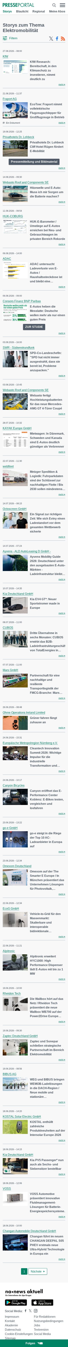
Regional (38, 11)
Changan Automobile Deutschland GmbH (29, 1231)
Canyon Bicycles (13, 785)
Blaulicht (22, 11)
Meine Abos (57, 11)
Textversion (41, 1329)
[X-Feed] (51, 38)
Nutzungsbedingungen (48, 1321)
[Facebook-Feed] (57, 38)
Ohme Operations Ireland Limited (24, 712)
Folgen (30, 1343)
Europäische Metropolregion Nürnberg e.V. (30, 742)
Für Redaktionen (44, 1316)
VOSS (7, 1188)
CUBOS (8, 627)
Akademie (11, 1325)
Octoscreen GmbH (14, 508)
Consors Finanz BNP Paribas (22, 301)
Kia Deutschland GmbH (18, 593)
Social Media (42, 1333)
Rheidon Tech (12, 993)
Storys (7, 11)
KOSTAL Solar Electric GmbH (22, 1116)
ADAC (7, 258)
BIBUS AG (9, 1074)
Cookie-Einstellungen (19, 1333)
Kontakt (10, 1321)
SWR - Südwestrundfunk (18, 347)
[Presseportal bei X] (29, 1311)
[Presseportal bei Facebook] (24, 1311)
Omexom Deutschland (17, 866)
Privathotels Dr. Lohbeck (18, 137)
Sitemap (10, 1338)
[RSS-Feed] (63, 38)
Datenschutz (13, 1329)
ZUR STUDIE (34, 326)
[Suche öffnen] (54, 5)
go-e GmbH (10, 827)
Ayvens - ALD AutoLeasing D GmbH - (27, 551)
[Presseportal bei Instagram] (34, 1310)
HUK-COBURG (13, 216)
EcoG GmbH (11, 908)
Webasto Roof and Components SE (26, 182)
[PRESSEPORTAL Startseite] (18, 5)
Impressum (12, 1316)
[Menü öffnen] (62, 5)
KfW (5, 56)
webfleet (8, 466)
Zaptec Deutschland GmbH (20, 1035)
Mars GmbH (10, 670)
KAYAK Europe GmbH (17, 428)
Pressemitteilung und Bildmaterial (34, 161)
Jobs (37, 1325)
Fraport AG (10, 98)
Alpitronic (9, 951)
